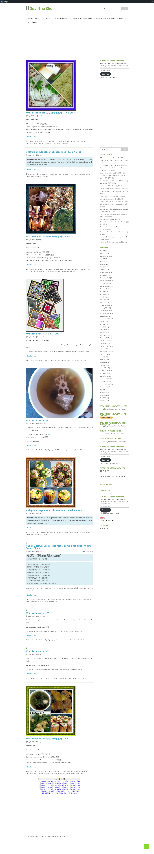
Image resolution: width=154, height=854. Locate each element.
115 (71, 793)
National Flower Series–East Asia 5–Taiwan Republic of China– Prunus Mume (59, 547)
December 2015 (105, 311)
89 (76, 789)
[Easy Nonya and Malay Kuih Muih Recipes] (114, 426)
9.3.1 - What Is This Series (35, 269)
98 (57, 791)
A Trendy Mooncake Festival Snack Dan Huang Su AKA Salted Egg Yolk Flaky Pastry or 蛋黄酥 (114, 160)
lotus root (29, 271)
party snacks (30, 176)
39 (44, 785)
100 (61, 791)
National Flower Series (84, 599)
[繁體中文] (102, 518)
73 (39, 789)
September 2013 (105, 384)
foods (83, 141)
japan (74, 599)
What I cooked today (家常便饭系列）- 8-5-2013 (49, 738)
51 (72, 785)
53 (76, 785)
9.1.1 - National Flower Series (36, 599)
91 (40, 791)
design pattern (54, 640)
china (63, 599)
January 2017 (104, 275)
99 (59, 791)
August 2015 (104, 321)
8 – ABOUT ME (121, 19)
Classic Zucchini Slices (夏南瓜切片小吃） (113, 173)
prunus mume (44, 602)
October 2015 (104, 316)
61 (53, 787)
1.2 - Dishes (31, 174)
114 (67, 793)
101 (65, 791)
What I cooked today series (60, 143)
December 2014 (105, 343)
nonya (88, 174)
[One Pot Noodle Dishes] (115, 434)
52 (74, 785)
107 (45, 793)
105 (77, 791)
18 (79, 781)
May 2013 (103, 395)
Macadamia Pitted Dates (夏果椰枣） (111, 186)
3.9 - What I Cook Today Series (36, 141)
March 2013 (103, 401)
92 (43, 791)
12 (65, 781)
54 (79, 785)
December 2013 (105, 376)
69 (72, 787)
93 (45, 791)
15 (72, 781)
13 (67, 781)
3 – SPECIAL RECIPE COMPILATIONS (81, 19)
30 (65, 783)
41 (49, 785)
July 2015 (102, 324)
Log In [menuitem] (6, 2)
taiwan (51, 602)
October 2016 (104, 283)
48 (65, 785)
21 (44, 783)
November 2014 (105, 346)
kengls (40, 116)
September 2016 (105, 286)
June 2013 (103, 392)
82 (60, 789)
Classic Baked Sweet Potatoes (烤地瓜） (112, 196)
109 (52, 793)
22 (46, 783)
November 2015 (105, 313)
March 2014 (103, 368)
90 (79, 789)
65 (62, 787)
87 (72, 789)
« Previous (42, 781)
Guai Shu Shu (41, 8)
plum (27, 602)
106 (42, 793)
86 (69, 789)
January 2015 (104, 341)
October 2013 (104, 381)
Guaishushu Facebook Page (112, 476)
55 (39, 787)
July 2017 (102, 259)
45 (58, 785)
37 (39, 785)
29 (62, 783)
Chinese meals (64, 141)
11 (51, 771)
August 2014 (104, 354)
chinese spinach (69, 269)
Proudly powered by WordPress (36, 836)
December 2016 (105, 278)
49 (67, 785)
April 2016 (103, 300)
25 (53, 783)
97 (54, 791)
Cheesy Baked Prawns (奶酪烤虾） (111, 219)
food (78, 141)
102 (68, 791)
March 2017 (103, 270)
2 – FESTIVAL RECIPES (61, 19)
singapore (47, 143)
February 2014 (104, 371)
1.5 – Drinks (49, 19)
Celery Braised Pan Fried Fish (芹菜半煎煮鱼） (114, 165)
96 (52, 791)
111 (58, 793)
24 (51, 783)
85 (67, 789)
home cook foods (31, 143)
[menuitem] (2, 1)
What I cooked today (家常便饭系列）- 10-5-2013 (50, 112)
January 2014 (104, 373)
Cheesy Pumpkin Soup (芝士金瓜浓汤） (112, 199)
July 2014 (102, 357)
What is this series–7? (37, 612)
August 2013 (104, 387)
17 (76, 781)
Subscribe (105, 74)
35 (76, 783)
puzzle (63, 360)
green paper (83, 771)
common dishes (68, 771)
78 (51, 789)
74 (42, 789)
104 (74, 791)
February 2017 (104, 272)
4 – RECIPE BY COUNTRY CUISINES (104, 19)
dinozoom (62, 836)
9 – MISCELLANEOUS (32, 22)
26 (56, 783)
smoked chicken (52, 271)
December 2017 (105, 256)
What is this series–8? (37, 420)
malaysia (40, 143)
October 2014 (104, 349)
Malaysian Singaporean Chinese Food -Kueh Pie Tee (53, 151)
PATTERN (58, 360)
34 (74, 783)
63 (58, 787)
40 (46, 785)
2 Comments (89, 551)
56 (42, 787)
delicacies (73, 141)
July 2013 (102, 390)
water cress (61, 773)
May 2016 (103, 297)
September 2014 (105, 351)
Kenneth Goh (41, 337)
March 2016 (103, 302)
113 (64, 793)
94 (47, 791)
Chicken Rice (54, 141)
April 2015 (103, 332)
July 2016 (102, 291)
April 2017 (103, 267)
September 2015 (105, 319)
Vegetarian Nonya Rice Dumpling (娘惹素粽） (114, 188)
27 (58, 783)
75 (44, 789)
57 (44, 787)
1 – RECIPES (29, 19)
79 (53, 789)
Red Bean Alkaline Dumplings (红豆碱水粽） (113, 242)
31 (67, 783)
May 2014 (103, 362)
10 (48, 360)
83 (62, 789)
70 (74, 787)
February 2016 (104, 305)
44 (56, 785)
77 (49, 789)
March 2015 (103, 335)
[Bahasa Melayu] (104, 518)
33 (72, 783)
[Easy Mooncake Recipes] (114, 442)
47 (62, 785)
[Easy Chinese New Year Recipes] (114, 409)
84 (65, 789)
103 (71, 791)
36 (79, 783)
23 (49, 783)
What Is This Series (81, 360)
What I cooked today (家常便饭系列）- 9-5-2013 (49, 236)
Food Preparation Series (61, 174)
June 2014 (103, 360)
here (49, 434)
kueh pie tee (74, 174)
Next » (75, 793)
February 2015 (104, 338)
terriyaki (54, 773)
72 (79, 787)
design (52, 450)
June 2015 (103, 327)
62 (56, 787)
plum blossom (34, 602)
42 (51, 785)
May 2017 (103, 264)
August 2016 (104, 289)
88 (74, 789)
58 (46, 787)
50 (69, 785)
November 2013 (105, 379)
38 (42, 785)
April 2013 (103, 398)
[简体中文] (101, 518)
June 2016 (103, 294)
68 (69, 787)
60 (51, 787)
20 (42, 783)
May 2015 (103, 330)
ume (56, 602)
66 (65, 787)
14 (70, 781)
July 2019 (102, 251)
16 (74, 781)
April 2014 (103, 365)
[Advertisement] (77, 40)
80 (56, 789)
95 (50, 791)
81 (58, 789)
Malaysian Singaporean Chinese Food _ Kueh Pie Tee (54, 510)
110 (55, 793)
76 (46, 789)
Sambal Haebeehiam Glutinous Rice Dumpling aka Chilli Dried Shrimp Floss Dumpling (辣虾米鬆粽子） (114, 204)
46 (60, 785)
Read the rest (31, 137)
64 (60, 787)
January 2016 (104, 308)
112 (61, 793)
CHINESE (43, 174)
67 (67, 787)
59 (49, 787)
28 (60, 783)
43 (53, 785)
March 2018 (103, 253)
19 (39, 783)
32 (69, 783)
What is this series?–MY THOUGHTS (45, 333)
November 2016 (105, 281)
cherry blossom (56, 599)
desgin (52, 360)
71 (76, 787)
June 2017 (103, 261)
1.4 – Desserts (39, 19)
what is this (70, 360)
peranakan (38, 176)
